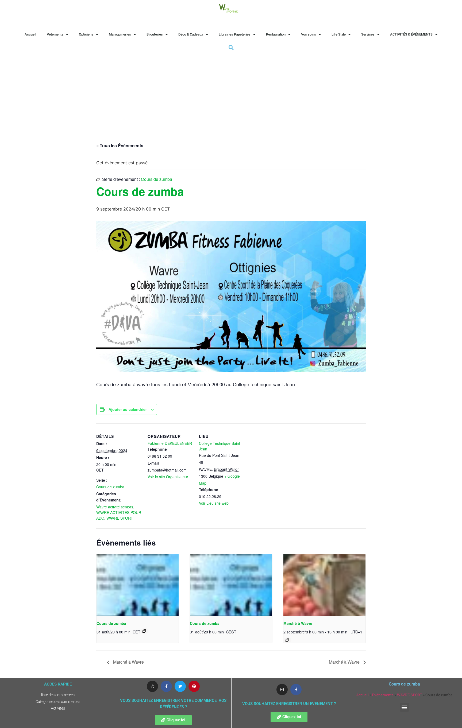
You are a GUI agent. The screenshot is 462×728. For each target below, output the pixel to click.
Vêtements (55, 34)
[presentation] (138, 585)
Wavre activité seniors (114, 506)
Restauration (276, 34)
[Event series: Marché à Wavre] (287, 640)
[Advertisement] (231, 91)
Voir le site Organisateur (168, 476)
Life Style (339, 34)
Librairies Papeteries (235, 34)
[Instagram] (152, 686)
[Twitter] (180, 686)
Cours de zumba (110, 486)
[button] (404, 707)
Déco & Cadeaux (190, 34)
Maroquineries (120, 34)
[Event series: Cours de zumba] (144, 631)
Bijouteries (155, 34)
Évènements (383, 694)
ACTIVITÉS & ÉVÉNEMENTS (411, 34)
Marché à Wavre (297, 623)
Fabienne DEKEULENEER (170, 443)
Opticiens (86, 34)
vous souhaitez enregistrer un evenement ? (289, 703)
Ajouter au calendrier (128, 409)
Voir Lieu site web (214, 503)
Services (368, 34)
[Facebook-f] (166, 686)
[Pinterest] (194, 686)
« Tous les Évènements (119, 145)
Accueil (30, 34)
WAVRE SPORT (119, 518)
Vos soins (308, 34)
